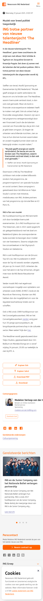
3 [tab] (23, 522)
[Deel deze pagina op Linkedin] (15, 428)
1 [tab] (16, 522)
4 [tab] (26, 522)
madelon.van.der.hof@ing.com (25, 410)
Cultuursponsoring (10, 438)
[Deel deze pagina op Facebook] (21, 428)
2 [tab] (20, 522)
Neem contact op (23, 547)
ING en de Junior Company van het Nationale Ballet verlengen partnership (21, 483)
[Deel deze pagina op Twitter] (10, 428)
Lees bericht (10, 512)
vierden (25, 319)
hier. (29, 330)
